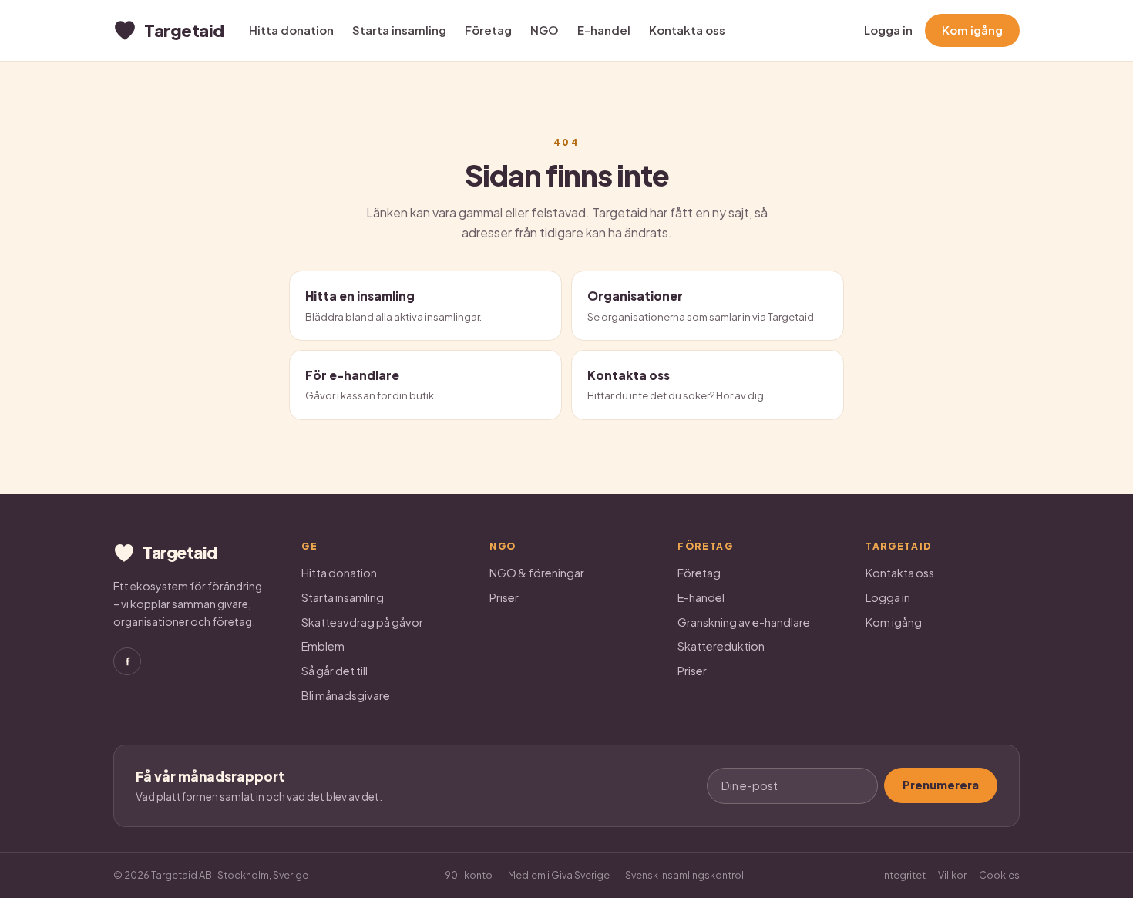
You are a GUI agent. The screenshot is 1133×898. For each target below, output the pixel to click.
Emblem (323, 646)
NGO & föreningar (536, 573)
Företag (488, 29)
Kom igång (972, 29)
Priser (504, 597)
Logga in (888, 29)
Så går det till (334, 671)
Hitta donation (291, 29)
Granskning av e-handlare (743, 622)
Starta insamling (399, 29)
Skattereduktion (721, 646)
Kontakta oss (687, 29)
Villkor (952, 875)
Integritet (904, 875)
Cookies (999, 875)
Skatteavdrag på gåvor (362, 622)
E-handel (603, 29)
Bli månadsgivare (345, 695)
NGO (544, 29)
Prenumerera (941, 785)
